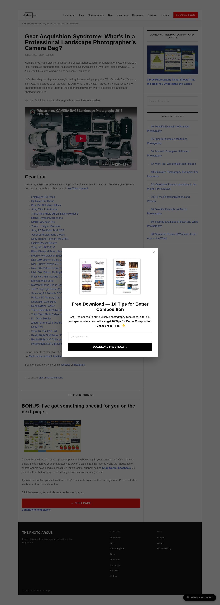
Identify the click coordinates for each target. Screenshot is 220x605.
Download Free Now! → (110, 346)
